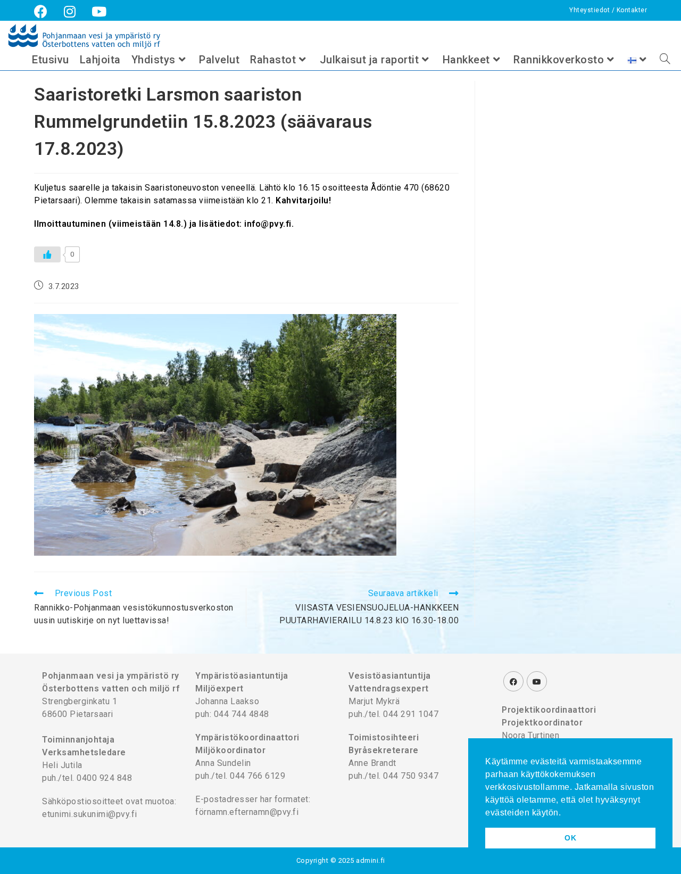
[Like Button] (47, 254)
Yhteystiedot (590, 10)
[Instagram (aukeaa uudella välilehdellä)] (70, 11)
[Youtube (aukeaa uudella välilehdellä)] (99, 11)
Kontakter (632, 10)
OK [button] (570, 838)
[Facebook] (513, 681)
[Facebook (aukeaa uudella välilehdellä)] (45, 11)
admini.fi (370, 860)
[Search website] (665, 59)
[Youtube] (537, 681)
